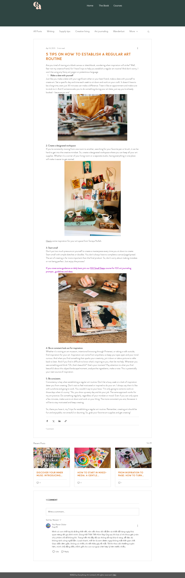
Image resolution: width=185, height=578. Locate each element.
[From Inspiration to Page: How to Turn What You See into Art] (133, 458)
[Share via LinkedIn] (59, 421)
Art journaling (101, 31)
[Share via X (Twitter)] (53, 421)
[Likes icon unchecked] (53, 551)
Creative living (82, 31)
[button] (148, 31)
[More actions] (137, 48)
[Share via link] (65, 421)
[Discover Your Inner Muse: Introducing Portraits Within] (51, 458)
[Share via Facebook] (47, 421)
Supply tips (64, 31)
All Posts (37, 31)
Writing (50, 31)
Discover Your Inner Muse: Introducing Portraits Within (49, 474)
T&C (114, 575)
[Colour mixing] (92, 458)
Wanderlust (118, 31)
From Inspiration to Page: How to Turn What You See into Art (132, 474)
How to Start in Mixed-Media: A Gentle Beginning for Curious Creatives (92, 474)
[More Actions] (137, 525)
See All (149, 443)
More (132, 31)
